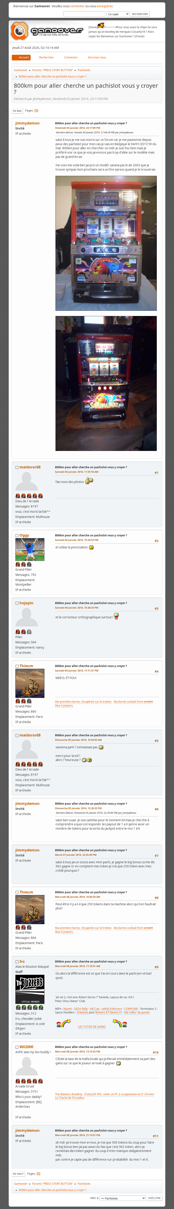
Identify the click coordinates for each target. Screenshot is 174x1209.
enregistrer (105, 6)
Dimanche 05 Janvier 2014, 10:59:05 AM (78, 739)
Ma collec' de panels (137, 1012)
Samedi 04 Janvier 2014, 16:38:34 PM (76, 607)
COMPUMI (131, 1009)
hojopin (26, 602)
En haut (18, 1173)
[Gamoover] (17, 1112)
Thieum (26, 665)
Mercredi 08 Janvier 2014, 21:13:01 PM (77, 1135)
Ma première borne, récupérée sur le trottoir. (83, 702)
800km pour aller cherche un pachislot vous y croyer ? (91, 123)
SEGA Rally (81, 1009)
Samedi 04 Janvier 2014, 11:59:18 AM (76, 471)
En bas (17, 110)
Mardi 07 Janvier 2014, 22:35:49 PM (76, 854)
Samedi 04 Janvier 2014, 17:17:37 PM (76, 670)
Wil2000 (26, 1046)
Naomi (67, 1009)
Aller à (94, 1198)
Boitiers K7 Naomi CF (108, 1012)
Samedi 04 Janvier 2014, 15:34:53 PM (76, 540)
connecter (77, 6)
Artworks (82, 1012)
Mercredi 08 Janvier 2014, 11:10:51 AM (77, 966)
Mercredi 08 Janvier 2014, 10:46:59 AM (77, 896)
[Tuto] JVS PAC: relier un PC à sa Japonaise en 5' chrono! (119, 1094)
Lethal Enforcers (112, 1009)
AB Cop (94, 1009)
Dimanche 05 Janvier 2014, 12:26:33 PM (78, 808)
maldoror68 (30, 467)
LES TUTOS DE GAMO (92, 1027)
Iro (22, 961)
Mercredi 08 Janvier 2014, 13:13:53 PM (77, 1051)
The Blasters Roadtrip (68, 1094)
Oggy (24, 535)
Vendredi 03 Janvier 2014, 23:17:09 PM (77, 127)
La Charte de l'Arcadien (69, 1098)
